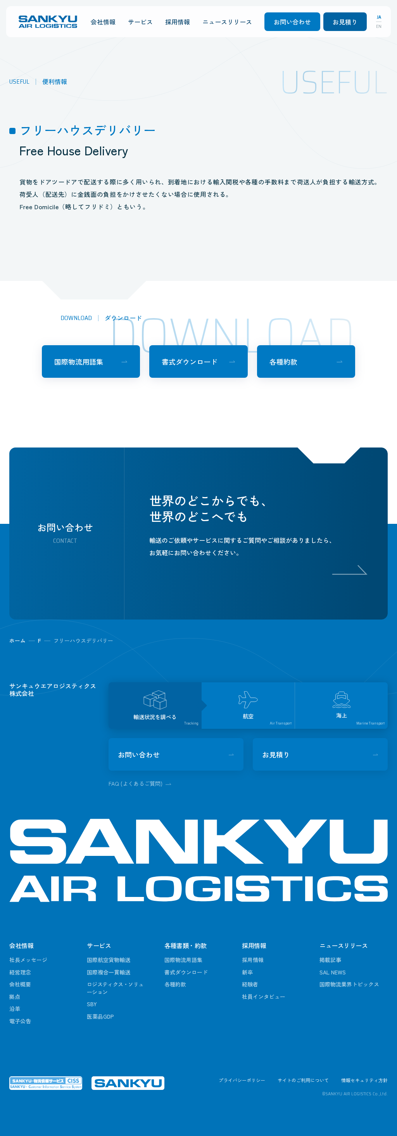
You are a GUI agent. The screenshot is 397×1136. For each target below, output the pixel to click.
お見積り (345, 21)
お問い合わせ (292, 21)
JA (379, 17)
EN (378, 26)
